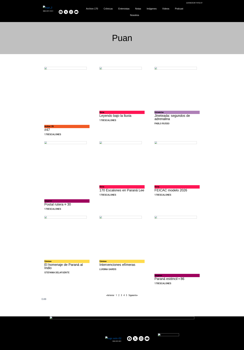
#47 (47, 130)
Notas (138, 8)
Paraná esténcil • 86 (169, 279)
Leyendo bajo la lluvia (115, 116)
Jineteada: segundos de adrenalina (172, 117)
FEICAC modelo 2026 (170, 190)
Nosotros (134, 15)
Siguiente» (133, 295)
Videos (165, 8)
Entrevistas (123, 8)
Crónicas (108, 8)
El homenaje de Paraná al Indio (63, 266)
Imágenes (152, 8)
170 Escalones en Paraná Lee (121, 190)
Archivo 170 (92, 8)
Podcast (179, 8)
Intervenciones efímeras (117, 265)
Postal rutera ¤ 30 (57, 204)
